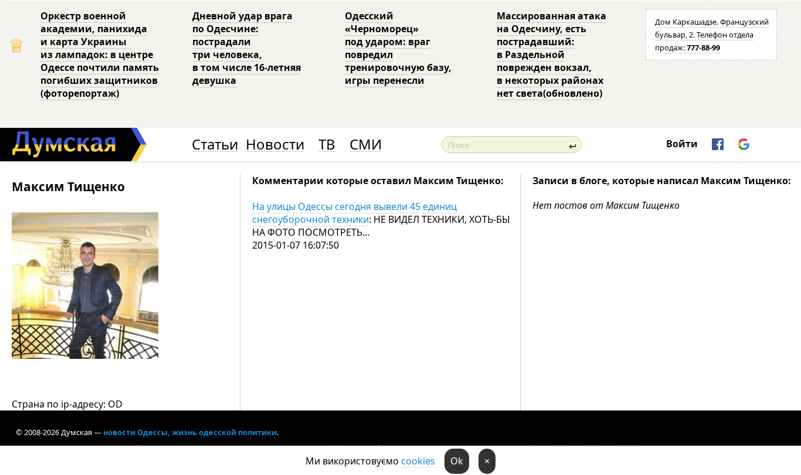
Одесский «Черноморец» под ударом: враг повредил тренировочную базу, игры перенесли (398, 48)
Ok (456, 460)
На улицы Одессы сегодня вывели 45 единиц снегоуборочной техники (354, 213)
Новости (275, 144)
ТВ (326, 144)
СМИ (365, 144)
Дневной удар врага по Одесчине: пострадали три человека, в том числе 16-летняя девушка (246, 48)
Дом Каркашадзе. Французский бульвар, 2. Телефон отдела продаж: (712, 34)
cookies (418, 460)
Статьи (215, 144)
